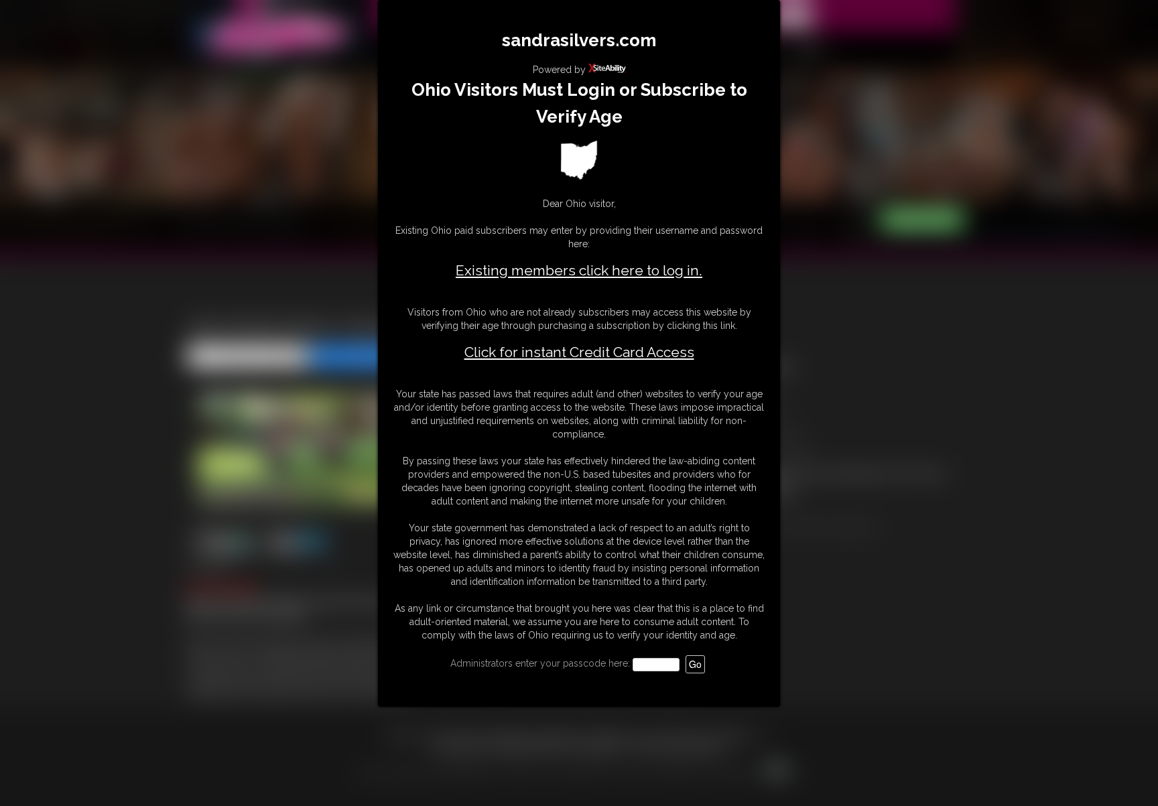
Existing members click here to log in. (579, 270)
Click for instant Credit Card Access (579, 352)
